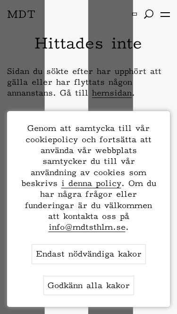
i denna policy (91, 183)
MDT (21, 14)
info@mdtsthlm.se (87, 227)
